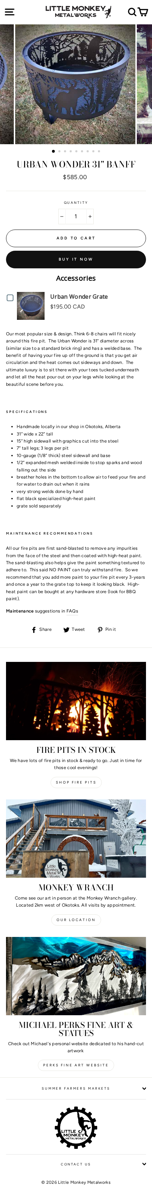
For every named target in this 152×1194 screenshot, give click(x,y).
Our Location (76, 920)
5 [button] (77, 152)
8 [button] (94, 152)
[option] (76, 84)
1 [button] (53, 151)
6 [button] (82, 152)
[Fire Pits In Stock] (76, 701)
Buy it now (76, 259)
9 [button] (99, 152)
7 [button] (88, 152)
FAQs (72, 611)
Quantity (76, 203)
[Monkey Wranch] (76, 838)
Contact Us (76, 1164)
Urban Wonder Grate (79, 296)
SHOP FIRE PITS (76, 782)
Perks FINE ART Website (76, 1065)
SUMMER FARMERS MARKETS (76, 1088)
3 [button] (66, 152)
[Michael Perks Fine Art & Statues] (76, 976)
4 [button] (71, 152)
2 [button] (60, 152)
